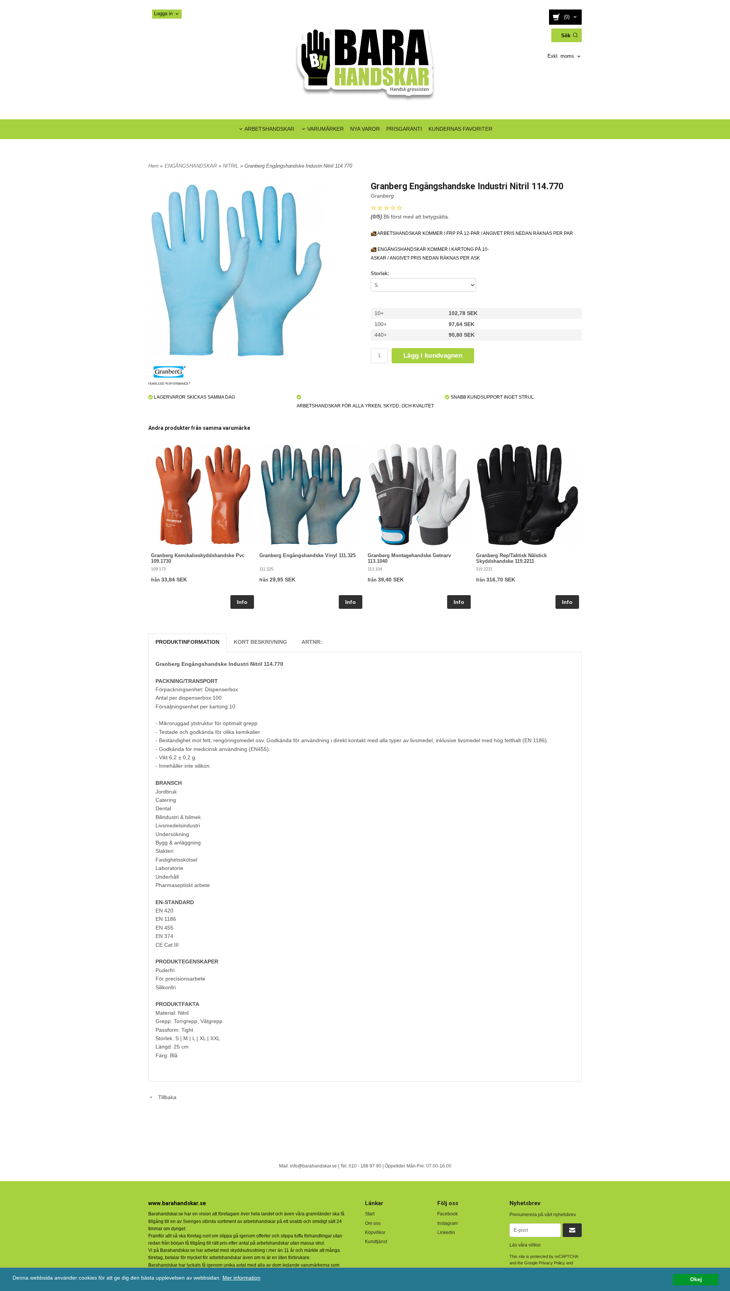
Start (370, 1214)
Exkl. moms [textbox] (561, 56)
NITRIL (230, 166)
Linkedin (446, 1232)
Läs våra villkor (525, 1245)
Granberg (382, 196)
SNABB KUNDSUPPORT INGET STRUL (491, 397)
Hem (153, 166)
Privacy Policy (552, 1263)
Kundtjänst (376, 1241)
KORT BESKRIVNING (260, 642)
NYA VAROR (365, 129)
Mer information (241, 1278)
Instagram (447, 1223)
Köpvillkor (375, 1232)
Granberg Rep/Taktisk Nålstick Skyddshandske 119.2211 (511, 558)
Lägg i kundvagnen (432, 355)
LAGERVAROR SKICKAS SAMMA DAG (194, 397)
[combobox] (565, 56)
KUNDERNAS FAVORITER (460, 129)
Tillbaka (165, 1097)
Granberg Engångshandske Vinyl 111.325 (307, 555)
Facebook (447, 1214)
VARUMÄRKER (325, 129)
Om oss (373, 1223)
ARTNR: (312, 642)
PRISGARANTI (404, 129)
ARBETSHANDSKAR (269, 129)
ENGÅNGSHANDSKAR (191, 166)
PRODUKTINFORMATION (187, 642)
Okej (696, 1279)
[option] (202, 525)
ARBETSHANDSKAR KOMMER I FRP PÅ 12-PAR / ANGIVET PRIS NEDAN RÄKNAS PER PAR (474, 233)
